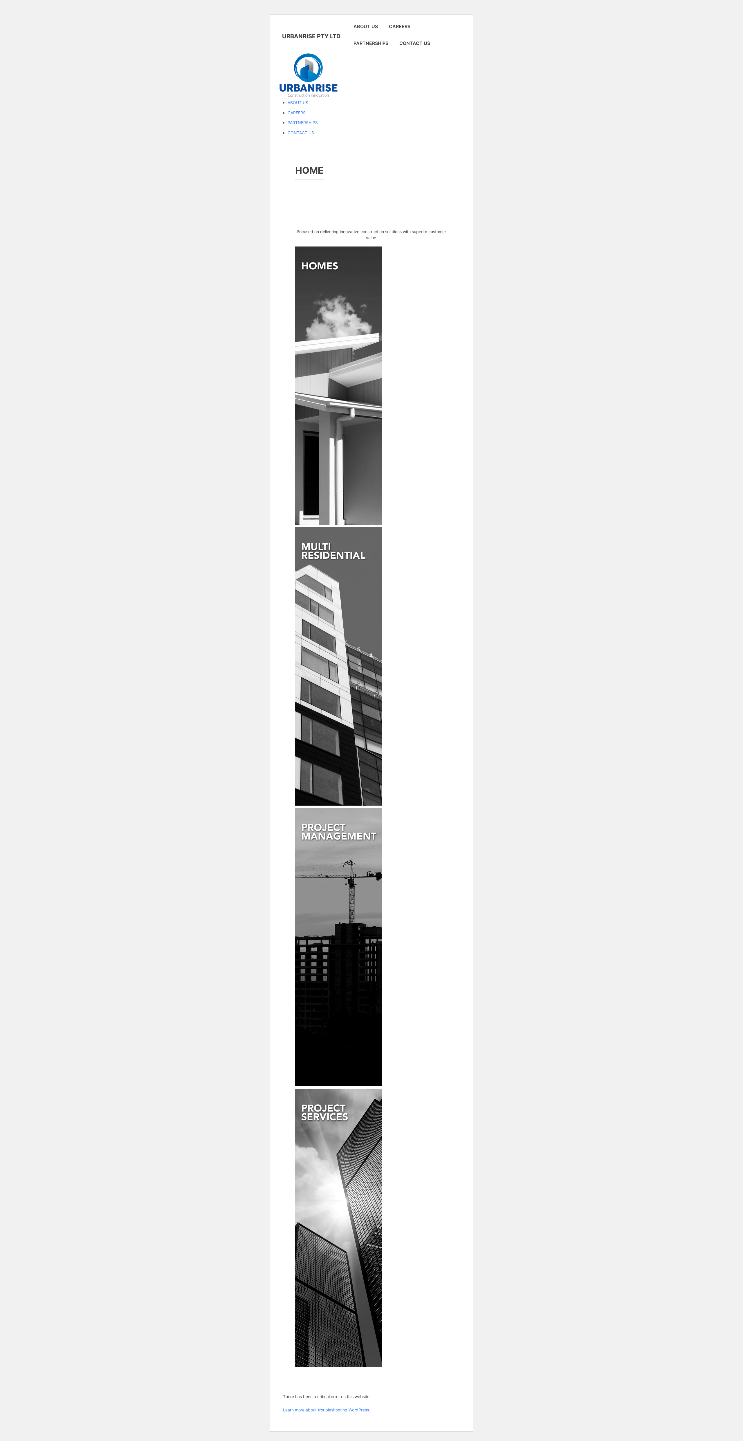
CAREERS (399, 26)
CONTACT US (414, 43)
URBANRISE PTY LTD (311, 36)
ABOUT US (366, 26)
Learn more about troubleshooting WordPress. (326, 1409)
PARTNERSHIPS (371, 43)
